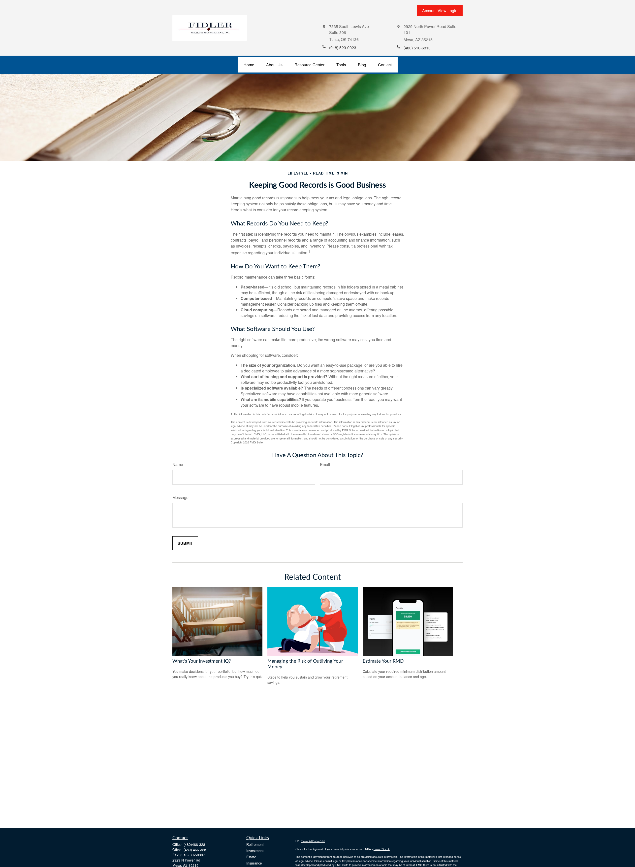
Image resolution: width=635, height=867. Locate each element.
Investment (255, 850)
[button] (249, 64)
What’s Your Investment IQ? (201, 661)
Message (180, 497)
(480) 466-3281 (196, 849)
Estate (251, 856)
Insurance (254, 863)
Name (177, 464)
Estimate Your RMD (383, 661)
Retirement (255, 844)
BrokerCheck (382, 849)
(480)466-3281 (195, 844)
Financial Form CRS (313, 841)
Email (325, 464)
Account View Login (439, 10)
